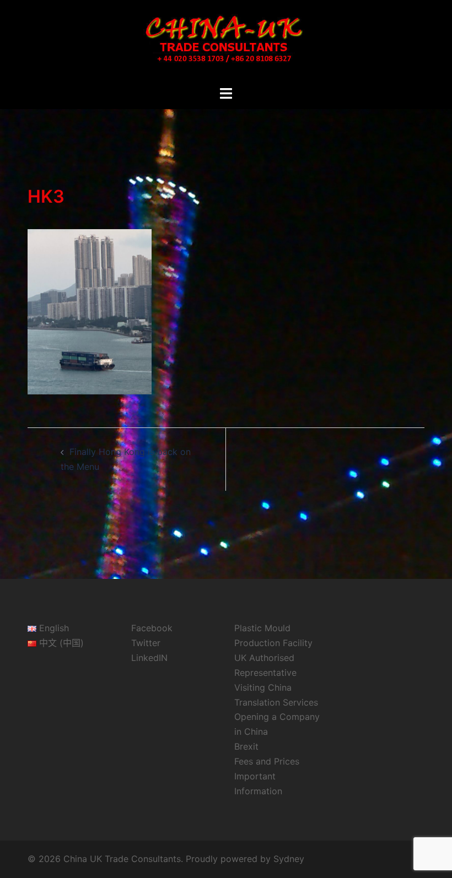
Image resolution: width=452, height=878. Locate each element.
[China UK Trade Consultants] (225, 41)
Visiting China (263, 687)
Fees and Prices (266, 761)
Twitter (145, 642)
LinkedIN (149, 657)
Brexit (246, 746)
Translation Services (276, 702)
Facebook (152, 627)
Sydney (288, 858)
